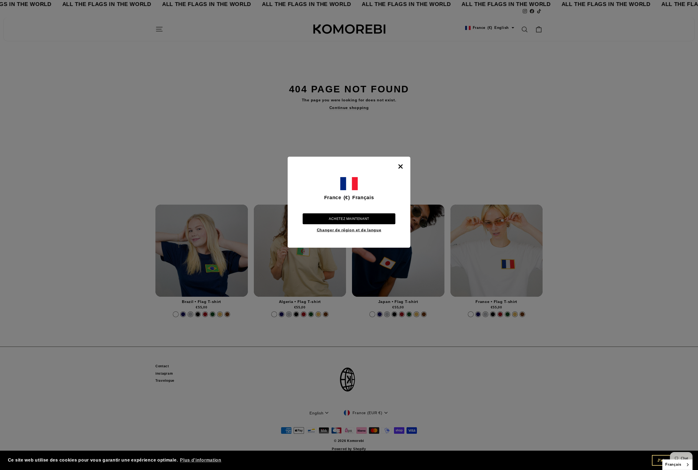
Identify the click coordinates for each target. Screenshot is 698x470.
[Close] (400, 166)
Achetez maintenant (349, 219)
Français (673, 464)
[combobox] (677, 464)
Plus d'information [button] (200, 460)
